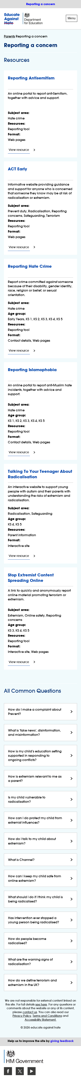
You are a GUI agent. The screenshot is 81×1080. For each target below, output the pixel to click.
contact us (30, 1012)
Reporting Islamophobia (32, 369)
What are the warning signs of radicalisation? (30, 961)
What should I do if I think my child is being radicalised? (35, 899)
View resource (19, 151)
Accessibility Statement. (40, 1019)
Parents (9, 36)
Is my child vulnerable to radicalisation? (26, 799)
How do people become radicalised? (27, 941)
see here (41, 1004)
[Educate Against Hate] (12, 18)
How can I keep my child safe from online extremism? (34, 878)
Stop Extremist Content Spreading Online (31, 577)
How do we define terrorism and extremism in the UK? (32, 982)
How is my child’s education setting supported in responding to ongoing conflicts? (35, 755)
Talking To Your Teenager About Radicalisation (40, 474)
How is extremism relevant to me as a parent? (35, 778)
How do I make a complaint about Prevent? (34, 712)
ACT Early (17, 169)
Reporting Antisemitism (31, 78)
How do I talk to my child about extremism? (32, 841)
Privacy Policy (22, 1016)
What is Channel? (21, 860)
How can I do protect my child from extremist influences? (35, 820)
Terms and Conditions (47, 1016)
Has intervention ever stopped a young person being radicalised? (33, 920)
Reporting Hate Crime (30, 266)
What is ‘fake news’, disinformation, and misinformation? (34, 732)
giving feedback (62, 1041)
